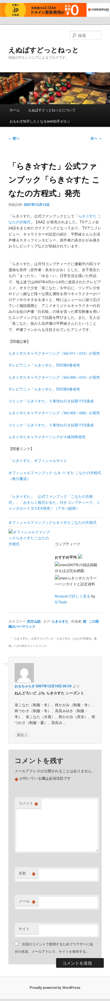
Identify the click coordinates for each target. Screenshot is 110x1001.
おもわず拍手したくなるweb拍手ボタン (40, 121)
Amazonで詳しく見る (72, 596)
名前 (27, 873)
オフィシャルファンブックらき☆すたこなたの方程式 (52, 522)
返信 (22, 734)
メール (27, 901)
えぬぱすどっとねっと (43, 49)
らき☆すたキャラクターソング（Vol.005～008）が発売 (54, 412)
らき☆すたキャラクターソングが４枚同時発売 (46, 436)
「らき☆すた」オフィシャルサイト (37, 460)
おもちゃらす (25, 685)
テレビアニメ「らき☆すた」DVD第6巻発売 (44, 365)
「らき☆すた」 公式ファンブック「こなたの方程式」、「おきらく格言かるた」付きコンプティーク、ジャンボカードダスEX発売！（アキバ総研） (54, 502)
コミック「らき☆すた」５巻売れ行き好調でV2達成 (51, 425)
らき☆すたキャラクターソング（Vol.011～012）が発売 (54, 353)
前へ (13, 138)
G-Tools (61, 602)
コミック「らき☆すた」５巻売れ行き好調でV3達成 (51, 401)
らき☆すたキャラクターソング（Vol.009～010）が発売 (54, 377)
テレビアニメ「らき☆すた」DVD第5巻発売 (44, 389)
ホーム (15, 109)
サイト (24, 928)
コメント (28, 803)
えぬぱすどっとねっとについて (52, 109)
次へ (96, 138)
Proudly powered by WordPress (55, 987)
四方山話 (34, 621)
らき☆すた (60, 621)
